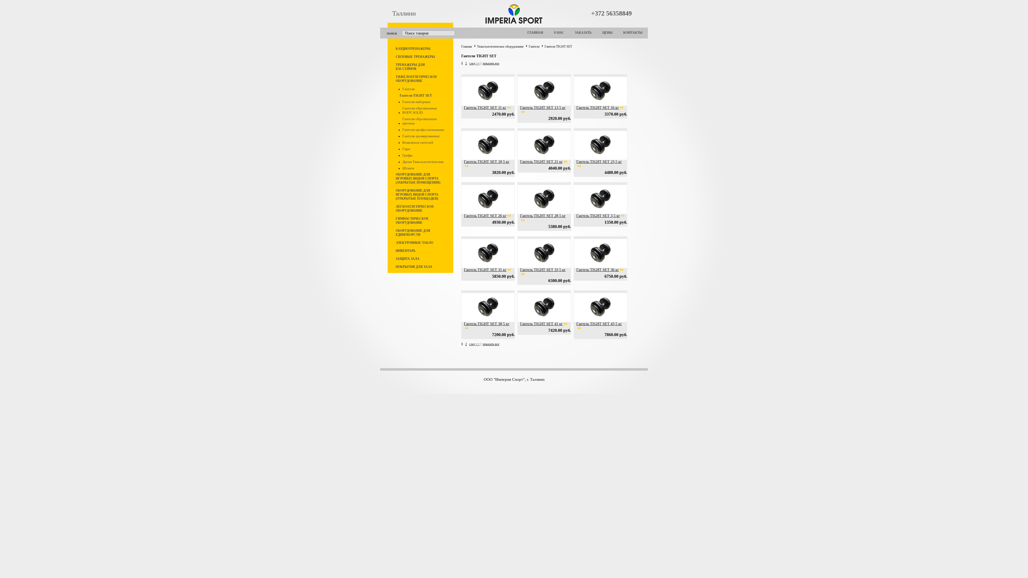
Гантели (408, 89)
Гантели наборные (416, 102)
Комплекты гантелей (417, 142)
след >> (474, 63)
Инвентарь (405, 251)
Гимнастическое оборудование (412, 221)
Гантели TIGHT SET (416, 95)
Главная (535, 33)
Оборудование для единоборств (413, 233)
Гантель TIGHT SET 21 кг (541, 162)
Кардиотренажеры (413, 49)
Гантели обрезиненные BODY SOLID (419, 110)
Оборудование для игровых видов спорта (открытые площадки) (417, 194)
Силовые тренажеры (415, 57)
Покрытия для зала (414, 267)
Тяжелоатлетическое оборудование (416, 79)
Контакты (632, 33)
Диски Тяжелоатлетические (423, 162)
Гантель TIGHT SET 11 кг (485, 108)
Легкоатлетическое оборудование (415, 208)
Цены (607, 33)
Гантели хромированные (421, 136)
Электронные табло (414, 243)
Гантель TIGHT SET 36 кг (597, 270)
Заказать (583, 33)
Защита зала (407, 259)
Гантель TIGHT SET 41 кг (541, 324)
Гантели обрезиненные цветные (419, 121)
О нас (559, 33)
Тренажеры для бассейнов (410, 67)
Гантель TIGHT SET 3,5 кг (598, 216)
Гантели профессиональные (423, 130)
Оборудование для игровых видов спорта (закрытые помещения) (418, 178)
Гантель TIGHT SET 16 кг (597, 108)
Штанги (408, 168)
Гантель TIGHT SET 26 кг (485, 216)
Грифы (407, 155)
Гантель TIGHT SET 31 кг (485, 270)
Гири (406, 149)
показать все (491, 63)
